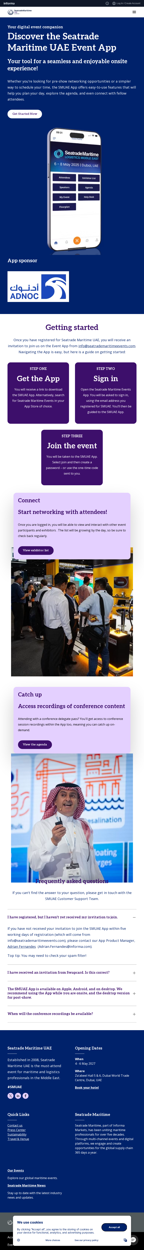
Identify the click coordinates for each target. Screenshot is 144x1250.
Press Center (17, 1130)
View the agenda (35, 744)
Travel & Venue (18, 1139)
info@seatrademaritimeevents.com (106, 346)
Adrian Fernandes (22, 946)
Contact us (15, 1125)
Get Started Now (24, 114)
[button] (133, 1240)
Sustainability (17, 1134)
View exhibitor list (36, 550)
